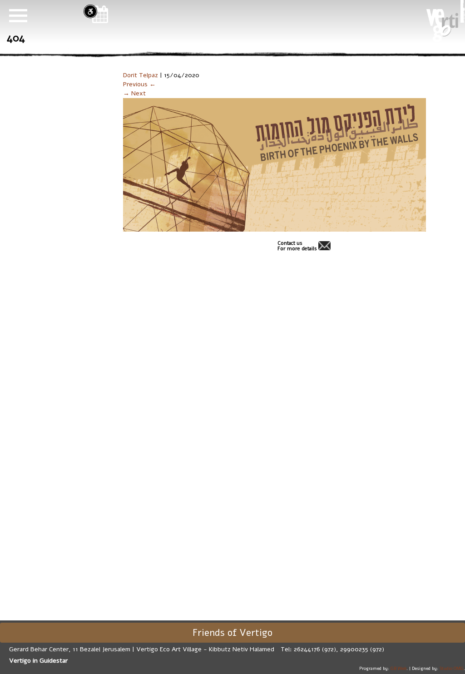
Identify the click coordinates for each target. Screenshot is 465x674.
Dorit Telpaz (140, 75)
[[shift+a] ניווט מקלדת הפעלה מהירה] (90, 11)
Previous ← (139, 84)
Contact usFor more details (297, 246)
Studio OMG (452, 668)
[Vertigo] (442, 25)
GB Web (398, 668)
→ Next (134, 93)
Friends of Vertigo (232, 632)
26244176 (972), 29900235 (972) (339, 649)
